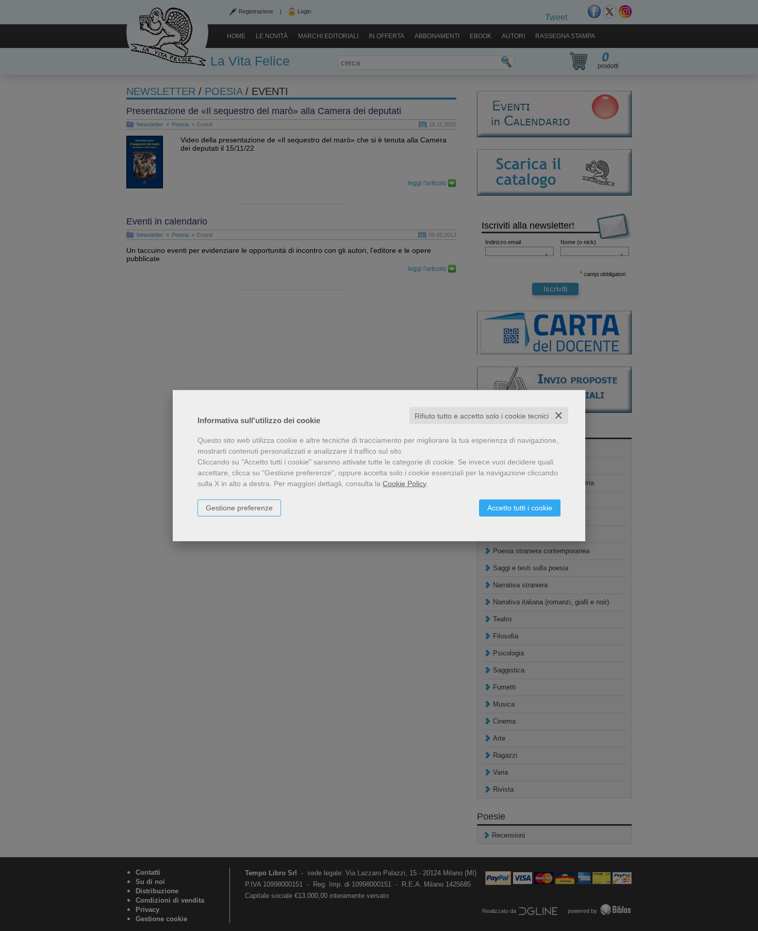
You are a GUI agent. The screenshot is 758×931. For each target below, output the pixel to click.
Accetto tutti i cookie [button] (519, 507)
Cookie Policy (404, 483)
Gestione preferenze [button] (239, 507)
